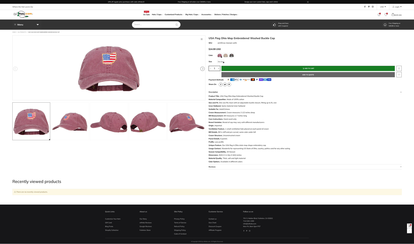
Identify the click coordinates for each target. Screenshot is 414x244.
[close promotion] (307, 2)
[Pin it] (229, 84)
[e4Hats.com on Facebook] (244, 231)
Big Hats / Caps (191, 14)
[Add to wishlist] (399, 74)
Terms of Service (180, 223)
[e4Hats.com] (23, 14)
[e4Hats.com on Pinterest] (246, 231)
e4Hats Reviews (146, 223)
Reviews (212, 167)
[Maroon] (219, 55)
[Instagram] (373, 7)
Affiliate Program (215, 230)
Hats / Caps (156, 14)
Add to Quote (308, 75)
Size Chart (212, 223)
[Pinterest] (369, 7)
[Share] (221, 84)
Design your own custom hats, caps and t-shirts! (251, 2)
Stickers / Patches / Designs (225, 14)
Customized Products (173, 14)
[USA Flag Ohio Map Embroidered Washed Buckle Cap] (109, 68)
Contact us (212, 219)
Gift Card (108, 223)
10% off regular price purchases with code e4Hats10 (116, 2)
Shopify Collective (111, 230)
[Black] (231, 55)
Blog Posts (109, 226)
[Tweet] (225, 84)
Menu (20, 24)
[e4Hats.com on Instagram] (249, 231)
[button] (15, 68)
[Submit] (176, 24)
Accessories (206, 14)
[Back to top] (409, 230)
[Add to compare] (399, 68)
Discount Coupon (215, 226)
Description (213, 92)
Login (397, 7)
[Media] (201, 39)
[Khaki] (225, 55)
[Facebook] (365, 7)
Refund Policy (179, 226)
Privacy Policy (179, 219)
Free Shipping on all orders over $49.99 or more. (184, 2)
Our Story (143, 219)
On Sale (146, 14)
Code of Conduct (180, 234)
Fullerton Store (145, 230)
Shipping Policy (180, 230)
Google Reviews (146, 226)
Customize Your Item (112, 219)
